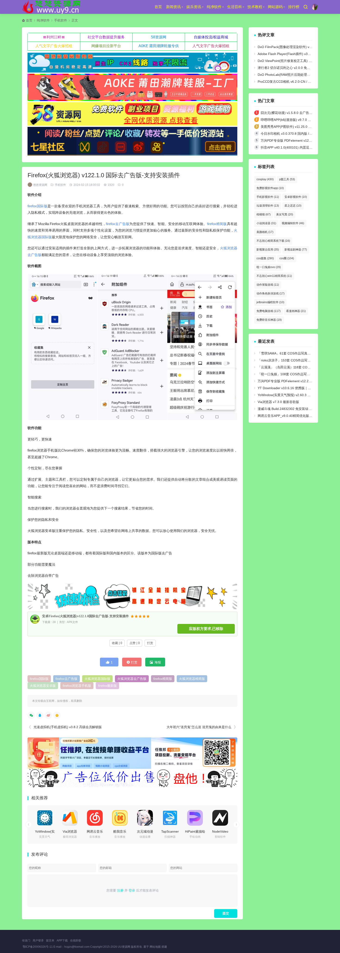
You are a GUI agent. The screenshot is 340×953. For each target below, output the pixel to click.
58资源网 (158, 37)
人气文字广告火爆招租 (53, 46)
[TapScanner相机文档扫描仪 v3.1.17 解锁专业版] (170, 818)
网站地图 (155, 946)
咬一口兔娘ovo (269, 267)
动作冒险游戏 (268, 284)
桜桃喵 (264, 214)
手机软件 (60, 20)
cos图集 (265, 258)
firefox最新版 (107, 685)
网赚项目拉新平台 (106, 46)
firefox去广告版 (117, 224)
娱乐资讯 (193, 7)
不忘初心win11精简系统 (274, 276)
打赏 (150, 643)
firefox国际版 (37, 206)
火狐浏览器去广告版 (131, 679)
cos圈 (286, 258)
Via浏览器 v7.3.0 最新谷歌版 (278, 402)
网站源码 (275, 7)
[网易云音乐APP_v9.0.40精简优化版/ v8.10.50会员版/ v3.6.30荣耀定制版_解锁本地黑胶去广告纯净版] (95, 818)
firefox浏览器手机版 (77, 685)
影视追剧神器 (295, 249)
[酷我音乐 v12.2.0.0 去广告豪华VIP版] (120, 818)
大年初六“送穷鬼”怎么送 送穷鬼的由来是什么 (199, 727)
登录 (132, 890)
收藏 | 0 (117, 643)
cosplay (265, 179)
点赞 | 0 (135, 643)
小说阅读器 (266, 223)
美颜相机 (265, 232)
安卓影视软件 (295, 197)
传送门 (26, 940)
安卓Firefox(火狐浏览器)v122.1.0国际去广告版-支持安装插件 (85, 616)
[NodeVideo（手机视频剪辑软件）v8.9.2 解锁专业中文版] (220, 818)
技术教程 (254, 7)
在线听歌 (75, 940)
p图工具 (287, 179)
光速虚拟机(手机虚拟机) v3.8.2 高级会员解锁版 (68, 727)
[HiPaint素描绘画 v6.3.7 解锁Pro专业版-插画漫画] (195, 818)
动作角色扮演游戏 (270, 293)
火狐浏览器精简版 (192, 679)
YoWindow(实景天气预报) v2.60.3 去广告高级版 (292, 395)
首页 (158, 7)
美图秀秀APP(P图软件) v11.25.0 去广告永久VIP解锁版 (300, 126)
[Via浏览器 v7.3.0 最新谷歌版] (70, 818)
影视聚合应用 (268, 249)
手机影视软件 (268, 197)
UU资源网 (124, 946)
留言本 (50, 940)
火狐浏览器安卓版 (43, 685)
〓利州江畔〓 (54, 37)
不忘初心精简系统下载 (273, 240)
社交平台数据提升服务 (106, 37)
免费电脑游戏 (269, 311)
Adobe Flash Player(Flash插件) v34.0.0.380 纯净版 (295, 54)
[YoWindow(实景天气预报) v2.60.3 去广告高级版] (45, 818)
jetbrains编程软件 (270, 302)
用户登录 (38, 940)
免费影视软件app (270, 188)
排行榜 (293, 7)
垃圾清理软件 (268, 205)
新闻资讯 (173, 7)
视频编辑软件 (293, 223)
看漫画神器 (296, 311)
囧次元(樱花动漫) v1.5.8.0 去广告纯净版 (290, 113)
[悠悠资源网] (52, 7)
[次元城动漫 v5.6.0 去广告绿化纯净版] (145, 818)
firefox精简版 (217, 224)
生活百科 (234, 7)
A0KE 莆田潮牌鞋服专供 (159, 46)
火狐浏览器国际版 (97, 679)
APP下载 (62, 940)
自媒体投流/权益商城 (211, 37)
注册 (120, 890)
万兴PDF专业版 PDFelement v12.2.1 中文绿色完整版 (299, 140)
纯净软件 (214, 7)
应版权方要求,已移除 (206, 629)
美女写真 (284, 214)
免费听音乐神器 (269, 319)
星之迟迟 (292, 205)
